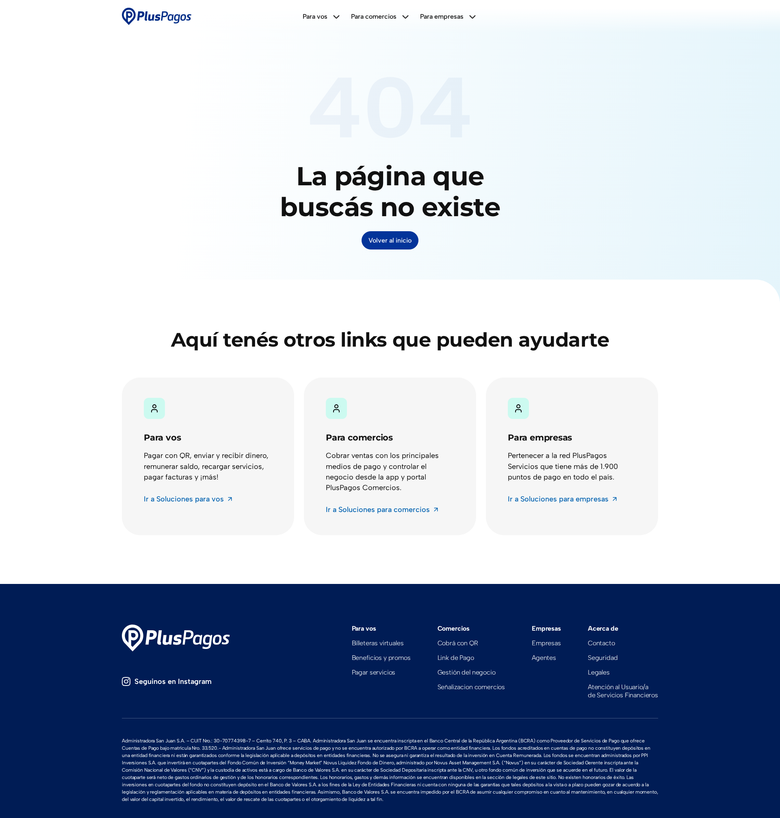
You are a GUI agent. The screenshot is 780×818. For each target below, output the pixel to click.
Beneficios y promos (381, 658)
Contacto (601, 643)
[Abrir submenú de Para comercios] (405, 17)
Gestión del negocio (467, 672)
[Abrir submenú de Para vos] (336, 17)
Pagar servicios (374, 672)
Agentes (544, 658)
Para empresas (442, 16)
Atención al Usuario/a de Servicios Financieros (623, 691)
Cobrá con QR (458, 643)
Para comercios (373, 16)
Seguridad (603, 658)
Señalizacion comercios (471, 687)
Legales (599, 672)
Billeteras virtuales (378, 643)
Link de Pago (456, 658)
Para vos (315, 16)
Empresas (546, 643)
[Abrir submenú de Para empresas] (472, 17)
